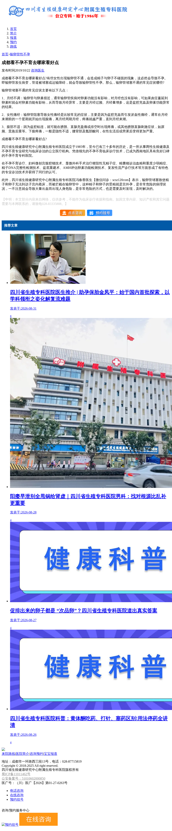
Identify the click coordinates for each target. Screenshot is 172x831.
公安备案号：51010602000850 (23, 778)
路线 (13, 46)
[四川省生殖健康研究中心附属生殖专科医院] (69, 21)
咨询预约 (36, 753)
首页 (13, 29)
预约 (13, 42)
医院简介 (22, 753)
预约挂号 (16, 799)
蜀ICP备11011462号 (16, 774)
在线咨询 (16, 795)
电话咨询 (16, 790)
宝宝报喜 (50, 753)
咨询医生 (37, 70)
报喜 (13, 37)
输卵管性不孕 (20, 54)
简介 (13, 33)
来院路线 (8, 753)
